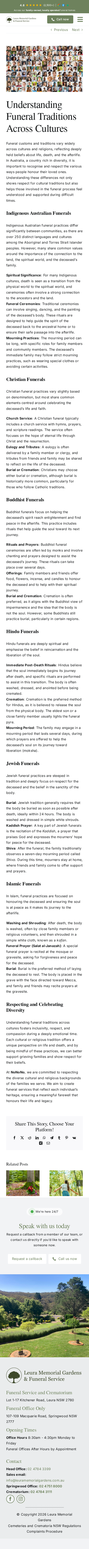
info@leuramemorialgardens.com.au (35, 1480)
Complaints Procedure (45, 1531)
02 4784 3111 (41, 1492)
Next (75, 30)
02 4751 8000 (50, 1486)
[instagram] (21, 1499)
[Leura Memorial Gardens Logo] (21, 19)
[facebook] (10, 1499)
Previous (61, 30)
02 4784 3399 (39, 1469)
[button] (9, 1183)
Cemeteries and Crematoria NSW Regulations (44, 1526)
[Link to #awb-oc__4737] (80, 19)
